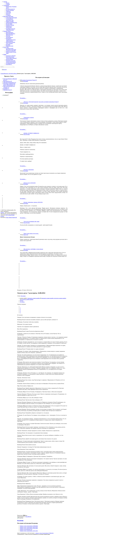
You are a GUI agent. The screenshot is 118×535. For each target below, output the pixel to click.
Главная (2, 73)
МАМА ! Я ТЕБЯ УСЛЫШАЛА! (31, 133)
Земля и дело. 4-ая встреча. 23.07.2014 (29, 528)
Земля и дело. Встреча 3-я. (26, 529)
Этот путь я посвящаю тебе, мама (31, 221)
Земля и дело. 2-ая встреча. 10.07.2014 (29, 530)
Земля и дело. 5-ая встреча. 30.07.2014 (29, 527)
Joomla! (2, 212)
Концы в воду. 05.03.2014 (30, 182)
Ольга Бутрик (26, 134)
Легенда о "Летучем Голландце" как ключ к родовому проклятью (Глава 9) (41, 101)
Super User (25, 234)
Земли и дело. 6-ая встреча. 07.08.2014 (29, 525)
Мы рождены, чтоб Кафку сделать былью (33, 249)
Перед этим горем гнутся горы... (31, 233)
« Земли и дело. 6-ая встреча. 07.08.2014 (44, 533)
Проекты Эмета (8, 73)
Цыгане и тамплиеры (29, 169)
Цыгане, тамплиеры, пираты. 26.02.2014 (33, 202)
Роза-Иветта (14, 73)
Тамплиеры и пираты (29, 117)
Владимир (25, 81)
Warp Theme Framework (11, 217)
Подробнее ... (23, 98)
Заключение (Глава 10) (31, 80)
